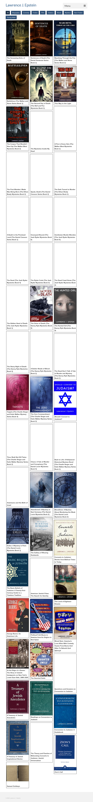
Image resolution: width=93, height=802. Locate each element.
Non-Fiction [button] (78, 13)
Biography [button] (16, 13)
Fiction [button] (35, 13)
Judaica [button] (50, 13)
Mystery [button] (68, 13)
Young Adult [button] (11, 17)
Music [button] (59, 13)
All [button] (8, 13)
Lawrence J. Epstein (21, 5)
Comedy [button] (26, 13)
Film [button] (42, 13)
